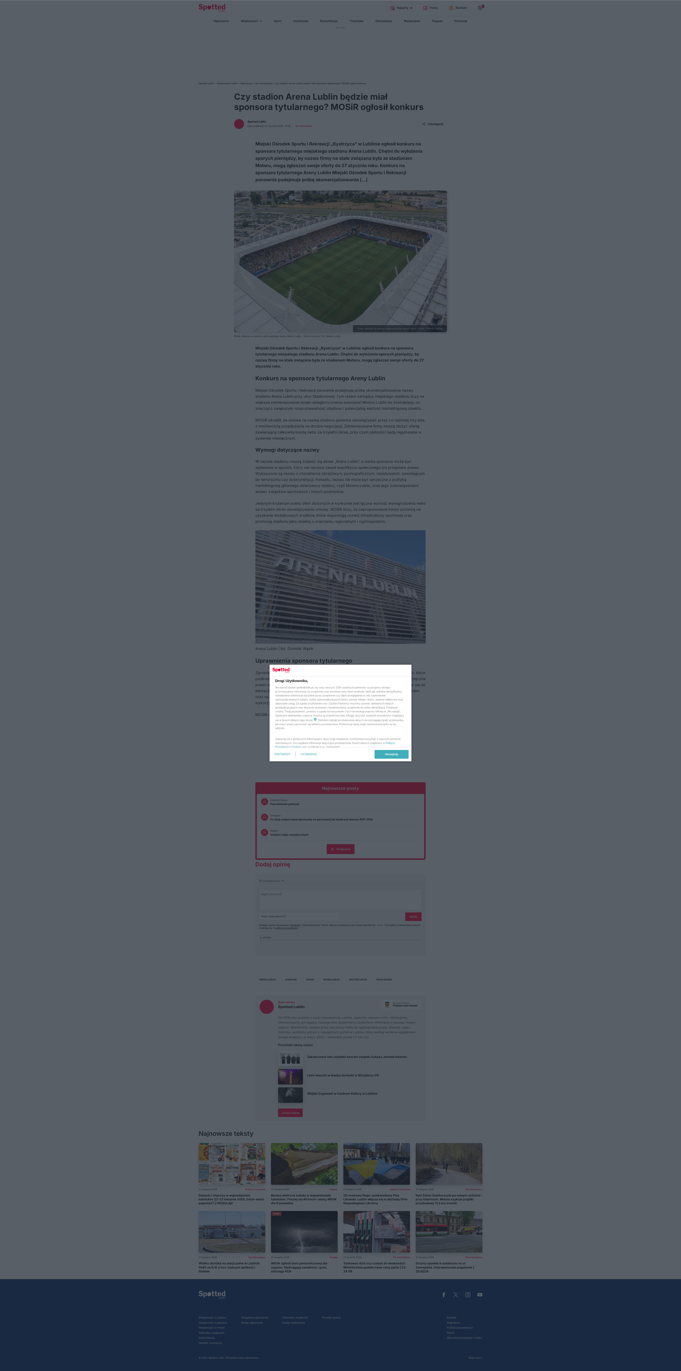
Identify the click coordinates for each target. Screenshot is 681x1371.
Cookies (296, 746)
